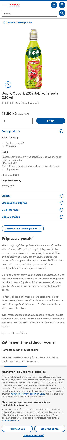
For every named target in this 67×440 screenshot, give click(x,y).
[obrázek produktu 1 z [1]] (33, 59)
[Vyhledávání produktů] (62, 13)
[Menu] (5, 5)
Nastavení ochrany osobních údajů (28, 393)
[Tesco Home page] (14, 5)
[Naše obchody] (62, 5)
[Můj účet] (54, 5)
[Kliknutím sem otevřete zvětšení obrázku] (8, 84)
